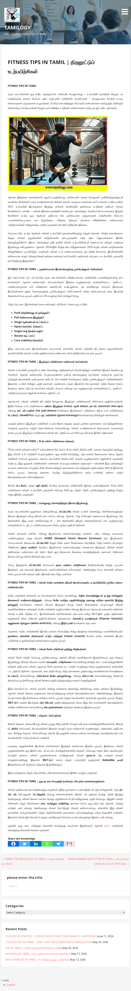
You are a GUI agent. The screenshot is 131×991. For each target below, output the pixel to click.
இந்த (107, 825)
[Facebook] (13, 844)
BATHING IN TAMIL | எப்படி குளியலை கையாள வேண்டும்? (38, 953)
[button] (126, 8)
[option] (68, 985)
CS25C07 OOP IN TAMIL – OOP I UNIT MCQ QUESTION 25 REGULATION (49, 942)
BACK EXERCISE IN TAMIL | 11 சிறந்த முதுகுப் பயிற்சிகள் (37, 959)
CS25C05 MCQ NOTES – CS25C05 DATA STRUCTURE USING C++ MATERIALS (51, 936)
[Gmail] (69, 844)
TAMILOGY (17, 27)
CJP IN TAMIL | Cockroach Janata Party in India (34, 948)
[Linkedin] (35, 844)
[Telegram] (58, 844)
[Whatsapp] (47, 844)
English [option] (10, 985)
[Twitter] (24, 844)
